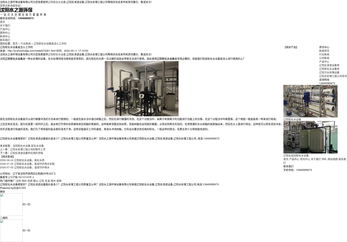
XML (324, 159)
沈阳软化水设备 (21, 145)
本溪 (47, 180)
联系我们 (5, 40)
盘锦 (58, 180)
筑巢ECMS (20, 188)
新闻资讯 (324, 50)
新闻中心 (5, 36)
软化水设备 (37, 145)
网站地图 (333, 159)
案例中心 (5, 32)
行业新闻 (26, 43)
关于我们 (5, 25)
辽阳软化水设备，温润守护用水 (25, 167)
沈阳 (18, 180)
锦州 (53, 180)
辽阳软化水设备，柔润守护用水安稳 (27, 163)
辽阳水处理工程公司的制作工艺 (28, 149)
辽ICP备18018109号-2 (21, 177)
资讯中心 (305, 159)
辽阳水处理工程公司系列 (333, 76)
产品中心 (5, 29)
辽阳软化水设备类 (329, 68)
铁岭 (24, 180)
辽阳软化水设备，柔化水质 (22, 160)
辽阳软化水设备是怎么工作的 (50, 43)
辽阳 (41, 180)
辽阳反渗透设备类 (329, 65)
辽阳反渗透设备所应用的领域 (26, 153)
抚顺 (30, 180)
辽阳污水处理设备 (329, 72)
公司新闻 (324, 58)
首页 (2, 21)
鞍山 (35, 180)
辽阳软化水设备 (57, 2)
